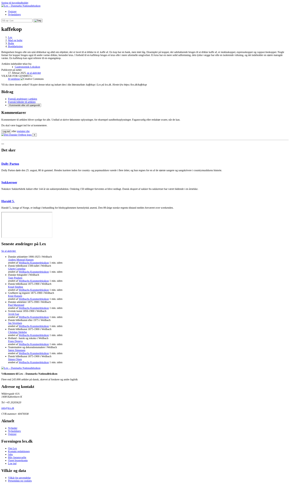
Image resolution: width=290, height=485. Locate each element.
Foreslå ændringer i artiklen (22, 98)
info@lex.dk (7, 408)
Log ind (12, 463)
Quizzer (12, 11)
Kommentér (24, 105)
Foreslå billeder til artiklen (22, 101)
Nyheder (12, 428)
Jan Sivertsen (15, 323)
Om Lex (12, 448)
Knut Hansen (15, 295)
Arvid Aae (13, 314)
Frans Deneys (15, 341)
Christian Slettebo (17, 332)
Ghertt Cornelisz (17, 268)
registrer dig (23, 131)
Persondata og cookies (20, 480)
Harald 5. (8, 201)
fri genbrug (14, 78)
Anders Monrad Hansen (21, 259)
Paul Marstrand (16, 305)
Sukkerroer (9, 182)
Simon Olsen (15, 359)
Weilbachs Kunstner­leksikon (34, 262)
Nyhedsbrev (14, 14)
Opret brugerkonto (18, 460)
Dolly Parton (10, 164)
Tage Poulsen (15, 277)
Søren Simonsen (16, 350)
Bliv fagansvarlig (17, 457)
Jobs (10, 454)
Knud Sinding (15, 286)
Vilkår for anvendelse (19, 477)
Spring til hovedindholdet (14, 2)
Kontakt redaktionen (19, 451)
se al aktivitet (34, 72)
